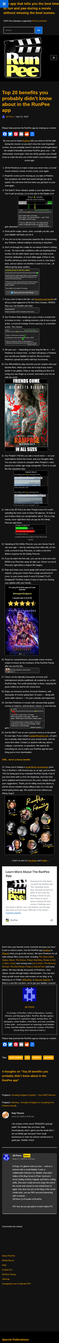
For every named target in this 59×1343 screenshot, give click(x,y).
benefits (36, 1057)
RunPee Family (9, 1274)
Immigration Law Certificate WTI (16, 1283)
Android (43, 21)
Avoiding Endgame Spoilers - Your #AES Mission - (34, 1095)
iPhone (35, 21)
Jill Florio (9, 117)
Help (4, 1265)
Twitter (44, 860)
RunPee (26, 141)
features (48, 1057)
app (27, 1057)
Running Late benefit (44, 299)
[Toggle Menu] (4, 4)
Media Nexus (8, 1260)
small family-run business (37, 767)
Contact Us (7, 1270)
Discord (38, 980)
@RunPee (27, 980)
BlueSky (46, 980)
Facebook (32, 860)
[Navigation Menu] (53, 57)
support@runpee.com (39, 736)
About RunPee (8, 1256)
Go (38, 30)
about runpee (16, 1057)
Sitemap (5, 1279)
